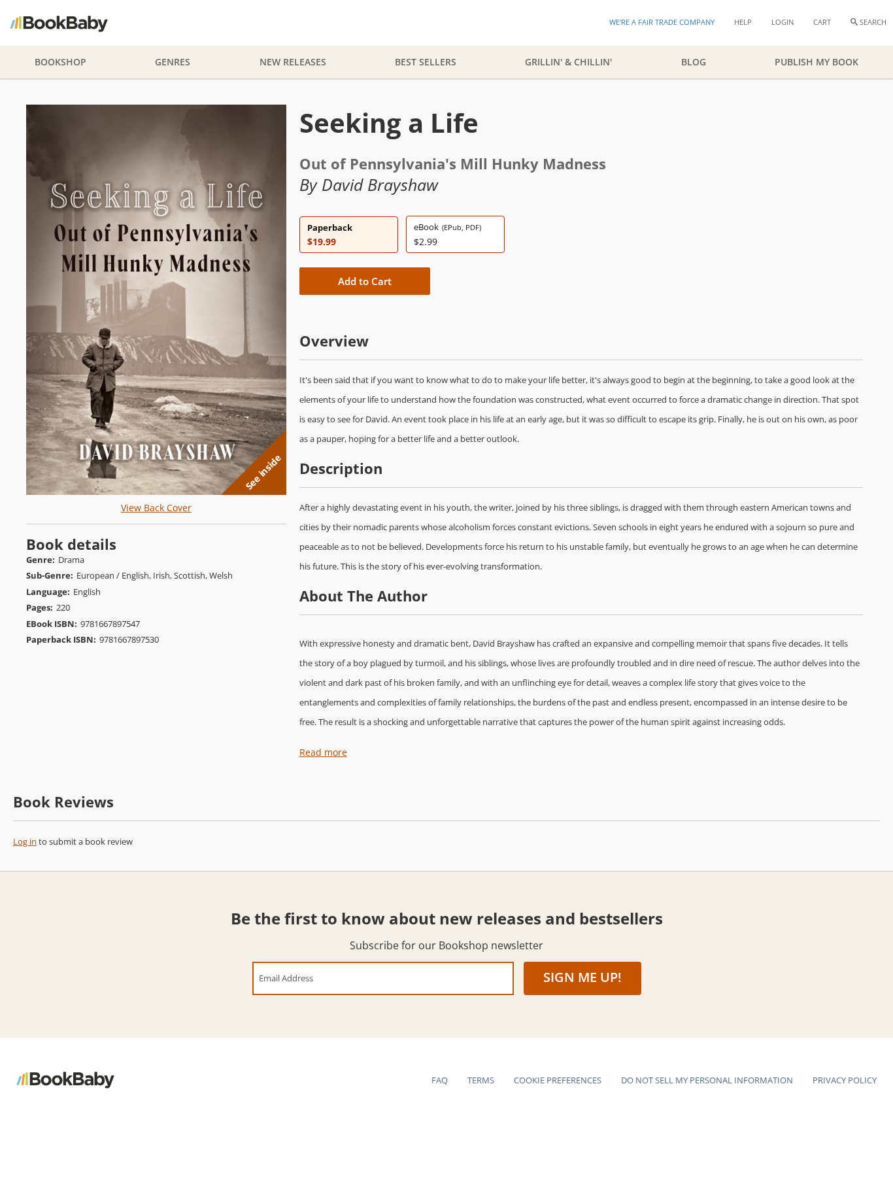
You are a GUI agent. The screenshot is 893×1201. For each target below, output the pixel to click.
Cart (822, 22)
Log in (25, 841)
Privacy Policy (845, 1080)
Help (743, 22)
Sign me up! (582, 977)
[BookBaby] (70, 23)
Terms (480, 1080)
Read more (323, 752)
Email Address (286, 977)
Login (782, 22)
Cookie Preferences (557, 1080)
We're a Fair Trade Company (662, 22)
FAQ (439, 1080)
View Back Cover (156, 507)
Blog (693, 62)
